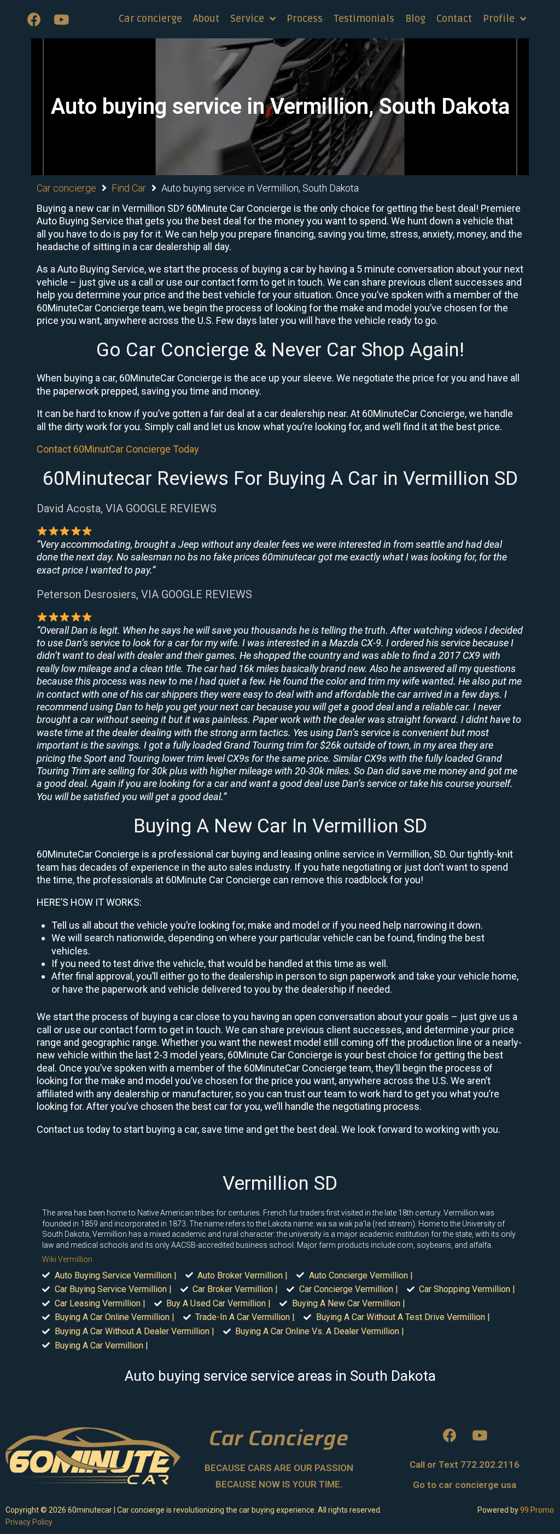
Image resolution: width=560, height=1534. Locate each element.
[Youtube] (61, 19)
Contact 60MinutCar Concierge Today (118, 449)
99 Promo (537, 1510)
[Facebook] (34, 19)
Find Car (129, 188)
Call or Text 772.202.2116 (465, 1464)
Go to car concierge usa (464, 1484)
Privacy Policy (28, 1522)
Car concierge (66, 188)
